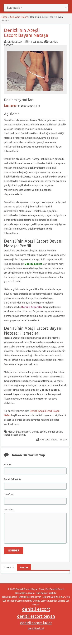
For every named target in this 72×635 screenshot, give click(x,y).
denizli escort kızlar (36, 623)
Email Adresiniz (12, 479)
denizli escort (36, 609)
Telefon (8, 494)
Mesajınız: (9, 509)
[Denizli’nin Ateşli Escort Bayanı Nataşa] (35, 92)
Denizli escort (39, 431)
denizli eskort (36, 628)
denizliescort (16, 42)
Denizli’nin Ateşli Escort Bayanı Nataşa (26, 33)
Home (4, 17)
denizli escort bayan (36, 616)
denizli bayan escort (19, 431)
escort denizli (18, 434)
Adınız (7, 464)
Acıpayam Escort (19, 17)
